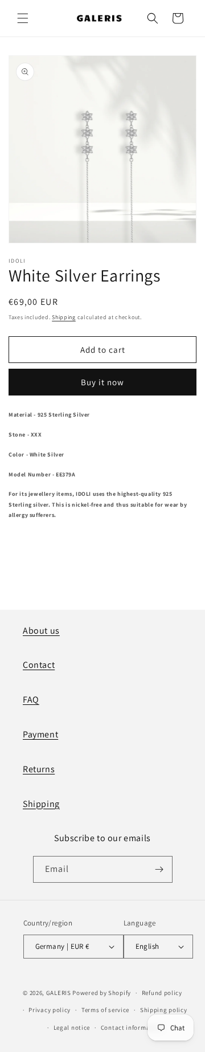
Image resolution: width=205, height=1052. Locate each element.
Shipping (64, 317)
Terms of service (105, 1010)
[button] (22, 18)
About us (41, 631)
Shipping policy (163, 1010)
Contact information (131, 1027)
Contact (39, 665)
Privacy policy (49, 1010)
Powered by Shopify (101, 993)
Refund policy (162, 993)
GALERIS (58, 993)
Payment (40, 734)
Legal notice (72, 1027)
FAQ (31, 700)
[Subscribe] (159, 869)
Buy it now (102, 382)
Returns (39, 769)
